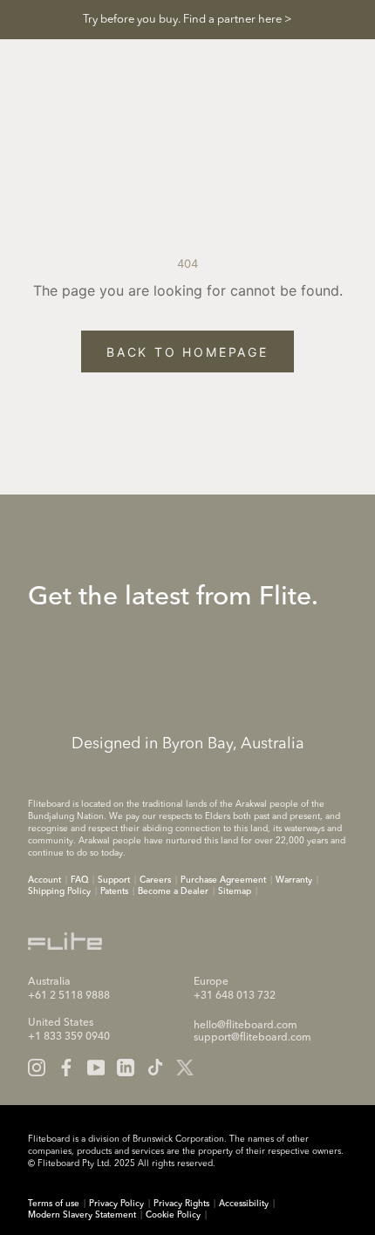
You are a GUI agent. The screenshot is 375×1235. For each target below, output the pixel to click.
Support (114, 880)
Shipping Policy (59, 891)
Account (44, 880)
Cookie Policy (173, 1215)
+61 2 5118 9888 (69, 996)
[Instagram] (36, 1067)
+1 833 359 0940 (69, 1037)
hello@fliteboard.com (245, 1025)
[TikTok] (155, 1067)
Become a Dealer (173, 891)
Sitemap (234, 891)
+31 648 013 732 (235, 996)
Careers (155, 880)
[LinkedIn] (125, 1067)
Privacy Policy (116, 1203)
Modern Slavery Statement (82, 1215)
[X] (185, 1067)
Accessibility (244, 1203)
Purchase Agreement (223, 880)
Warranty (294, 880)
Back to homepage (187, 352)
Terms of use (53, 1203)
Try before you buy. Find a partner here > (187, 19)
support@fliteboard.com (252, 1038)
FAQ (79, 880)
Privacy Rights (181, 1203)
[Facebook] (66, 1067)
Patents (114, 891)
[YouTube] (96, 1067)
